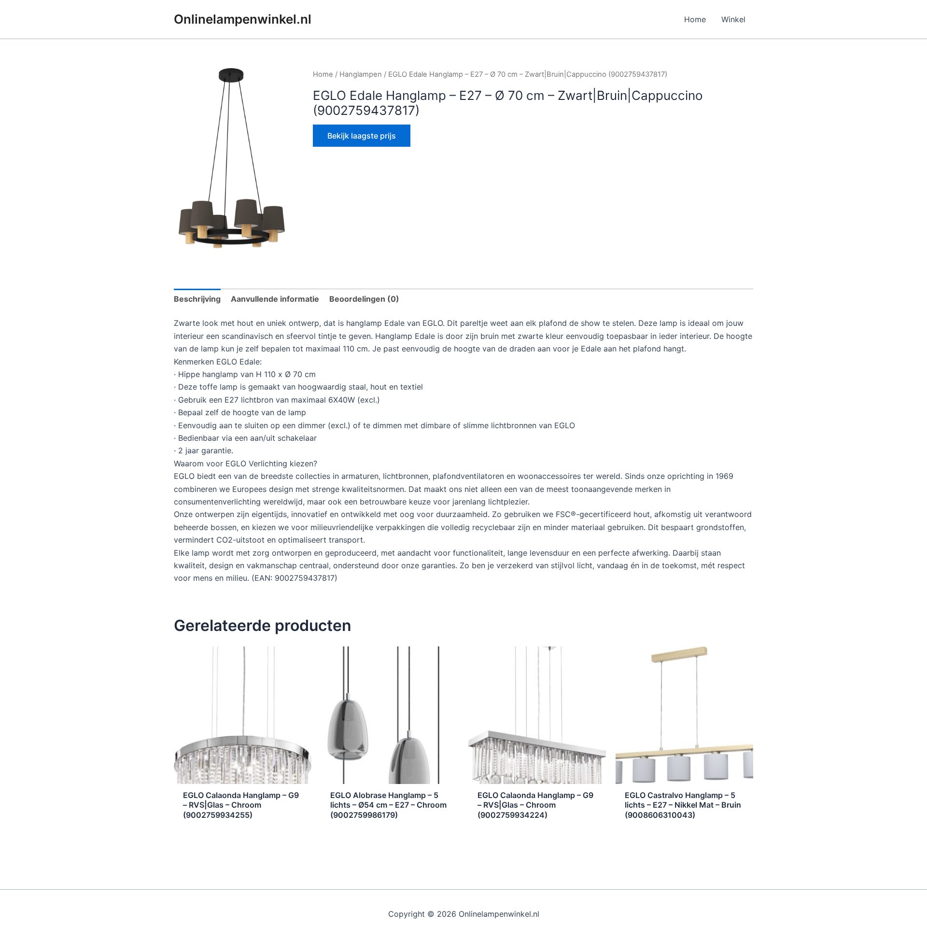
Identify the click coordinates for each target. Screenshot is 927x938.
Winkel (733, 19)
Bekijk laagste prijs (361, 135)
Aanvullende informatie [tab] (275, 299)
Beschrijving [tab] (197, 299)
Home (695, 19)
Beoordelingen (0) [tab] (364, 299)
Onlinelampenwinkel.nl (242, 19)
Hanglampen (360, 74)
